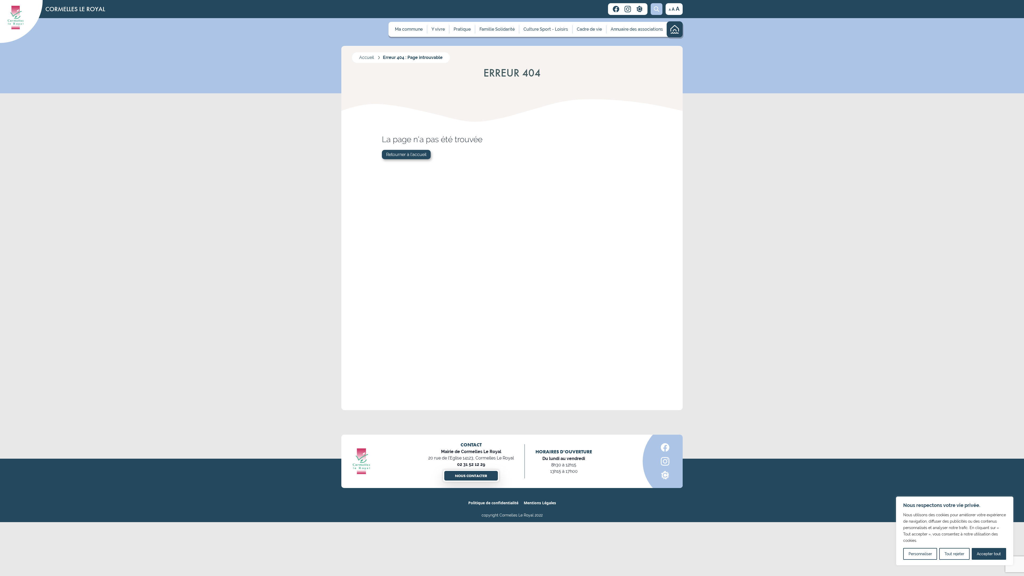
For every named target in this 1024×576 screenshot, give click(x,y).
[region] (954, 531)
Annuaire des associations (637, 29)
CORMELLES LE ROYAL (75, 9)
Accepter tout (989, 554)
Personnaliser (920, 554)
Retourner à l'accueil (406, 154)
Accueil (366, 57)
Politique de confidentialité (493, 502)
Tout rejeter (954, 554)
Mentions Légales (540, 502)
